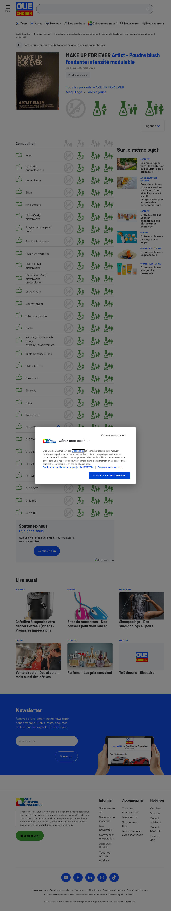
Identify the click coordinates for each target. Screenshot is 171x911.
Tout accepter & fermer (109, 475)
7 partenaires (78, 451)
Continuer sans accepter (113, 435)
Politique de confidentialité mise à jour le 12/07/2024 (68, 467)
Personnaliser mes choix (110, 467)
